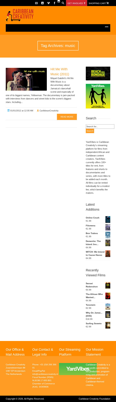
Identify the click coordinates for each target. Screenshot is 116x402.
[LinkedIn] (42, 3)
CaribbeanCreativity (48, 110)
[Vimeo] (48, 3)
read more (67, 117)
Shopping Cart (98, 3)
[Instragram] (59, 1)
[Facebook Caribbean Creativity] (55, 3)
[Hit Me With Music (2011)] (26, 79)
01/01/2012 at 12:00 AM (21, 110)
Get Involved (76, 3)
